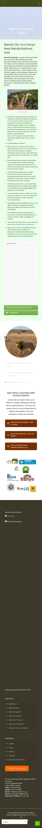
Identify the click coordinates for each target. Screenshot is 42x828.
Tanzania (12, 756)
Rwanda (11, 752)
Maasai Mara (20, 149)
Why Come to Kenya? (16, 720)
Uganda (11, 744)
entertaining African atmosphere (23, 224)
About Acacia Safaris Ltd (17, 760)
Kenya (11, 748)
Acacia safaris (11, 136)
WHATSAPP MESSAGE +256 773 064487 (22, 435)
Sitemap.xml (13, 704)
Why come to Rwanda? (16, 724)
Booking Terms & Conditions (18, 728)
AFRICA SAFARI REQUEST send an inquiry (22, 423)
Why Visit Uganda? (15, 712)
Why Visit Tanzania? (15, 716)
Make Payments (14, 708)
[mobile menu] (39, 3)
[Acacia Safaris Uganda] (6, 3)
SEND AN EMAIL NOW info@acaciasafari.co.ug (19, 446)
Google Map (25, 796)
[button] (5, 337)
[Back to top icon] (37, 823)
